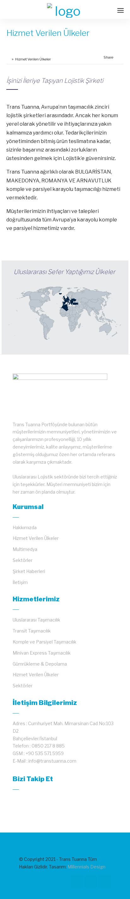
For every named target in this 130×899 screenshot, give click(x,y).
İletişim (20, 582)
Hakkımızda (25, 527)
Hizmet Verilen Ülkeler (36, 538)
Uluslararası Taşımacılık (36, 619)
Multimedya (25, 549)
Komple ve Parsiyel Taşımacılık (44, 641)
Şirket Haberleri (29, 571)
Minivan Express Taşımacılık (42, 653)
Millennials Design (86, 866)
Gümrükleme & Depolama (40, 664)
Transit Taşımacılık (32, 630)
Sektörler (22, 560)
